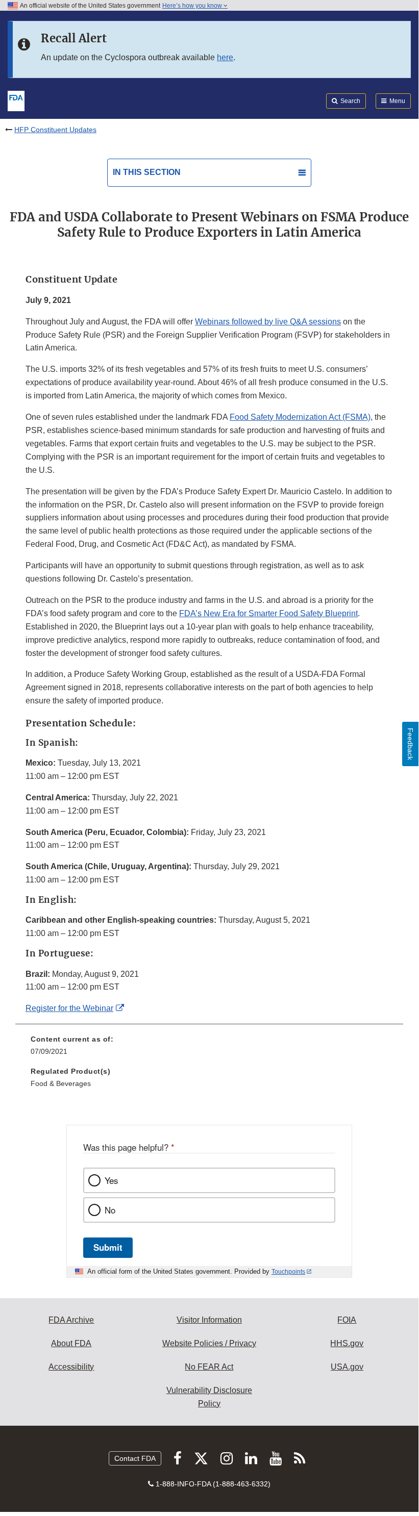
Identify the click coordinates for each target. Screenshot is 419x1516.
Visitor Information (209, 1320)
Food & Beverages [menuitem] (61, 1083)
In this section (147, 172)
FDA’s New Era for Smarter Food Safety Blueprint (268, 613)
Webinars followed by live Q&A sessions (268, 321)
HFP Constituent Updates (55, 129)
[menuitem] (209, 1048)
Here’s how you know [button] (193, 5)
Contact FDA (135, 1458)
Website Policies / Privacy (209, 1343)
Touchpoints (288, 1271)
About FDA (71, 1343)
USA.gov (347, 1366)
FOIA (346, 1320)
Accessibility (71, 1366)
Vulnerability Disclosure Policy (209, 1397)
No (110, 1210)
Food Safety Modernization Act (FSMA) (300, 417)
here (225, 57)
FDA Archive (71, 1320)
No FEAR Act (209, 1366)
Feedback (410, 744)
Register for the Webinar (69, 1008)
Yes (111, 1180)
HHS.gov (346, 1343)
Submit (107, 1247)
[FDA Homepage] (16, 100)
